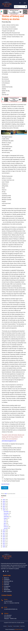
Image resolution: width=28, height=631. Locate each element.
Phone (5, 599)
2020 (4, 509)
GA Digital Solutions (19, 629)
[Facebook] (3, 571)
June (5, 521)
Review (7, 484)
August (5, 518)
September (6, 516)
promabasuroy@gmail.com (9, 441)
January (6, 528)
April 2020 (3, 484)
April (5, 523)
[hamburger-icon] (20, 2)
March (5, 525)
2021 (4, 508)
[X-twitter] (5, 571)
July (5, 519)
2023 (4, 504)
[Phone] (2, 600)
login (6, 493)
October (6, 514)
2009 (4, 546)
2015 (4, 536)
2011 (4, 543)
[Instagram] (8, 571)
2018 (4, 531)
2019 (4, 530)
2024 (4, 503)
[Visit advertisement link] (14, 99)
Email (5, 607)
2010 (4, 545)
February (6, 526)
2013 (4, 540)
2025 (4, 501)
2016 (4, 535)
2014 (4, 538)
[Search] (25, 6)
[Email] (2, 607)
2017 (4, 533)
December (6, 511)
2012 (4, 541)
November (6, 513)
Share (5, 487)
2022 (4, 506)
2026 (4, 499)
